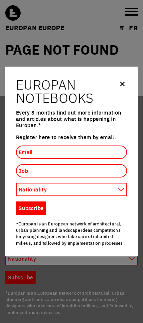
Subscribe (31, 207)
